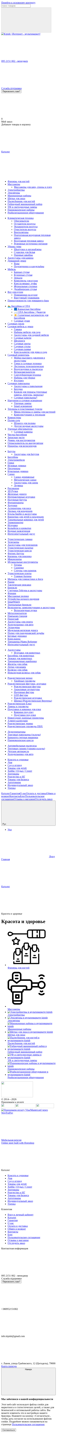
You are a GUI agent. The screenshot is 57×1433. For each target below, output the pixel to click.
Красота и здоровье (18, 759)
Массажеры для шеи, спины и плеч (33, 187)
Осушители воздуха (24, 223)
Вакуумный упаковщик (26, 297)
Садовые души (22, 320)
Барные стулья (21, 272)
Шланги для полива (24, 423)
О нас (23, 793)
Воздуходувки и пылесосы (28, 369)
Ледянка (18, 485)
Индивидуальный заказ (20, 785)
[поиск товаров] (26, 20)
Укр (10, 829)
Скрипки (19, 567)
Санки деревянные (24, 477)
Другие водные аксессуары (28, 426)
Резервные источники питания (30, 243)
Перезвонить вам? (11, 91)
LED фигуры (21, 695)
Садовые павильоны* (25, 397)
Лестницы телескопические (29, 366)
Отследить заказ (43, 799)
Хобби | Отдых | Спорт (20, 771)
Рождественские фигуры (27, 686)
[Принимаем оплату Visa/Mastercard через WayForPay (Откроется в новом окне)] (28, 1112)
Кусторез (19, 380)
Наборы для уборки (24, 377)
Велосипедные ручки (25, 610)
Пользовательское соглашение (24, 1237)
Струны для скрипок (25, 570)
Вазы (16, 263)
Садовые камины (23, 431)
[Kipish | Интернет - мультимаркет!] (17, 1096)
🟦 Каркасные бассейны (27, 309)
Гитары (18, 564)
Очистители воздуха (25, 229)
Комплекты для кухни (26, 280)
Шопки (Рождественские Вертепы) (33, 700)
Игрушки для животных (27, 652)
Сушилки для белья (24, 252)
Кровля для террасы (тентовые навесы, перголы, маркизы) (30, 393)
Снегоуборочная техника (27, 375)
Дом (10, 762)
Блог (22, 796)
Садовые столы (22, 346)
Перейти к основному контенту (18, 2)
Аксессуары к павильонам (28, 386)
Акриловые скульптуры (27, 689)
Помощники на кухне (26, 295)
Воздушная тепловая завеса (29, 240)
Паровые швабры (23, 255)
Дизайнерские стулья (25, 289)
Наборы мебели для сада (27, 332)
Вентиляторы (21, 232)
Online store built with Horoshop (17, 1143)
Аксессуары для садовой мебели (31, 335)
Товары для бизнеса (18, 779)
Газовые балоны (23, 576)
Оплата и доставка (36, 793)
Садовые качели (22, 338)
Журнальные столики (25, 286)
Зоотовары (13, 773)
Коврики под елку (24, 712)
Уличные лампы (22, 403)
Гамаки (18, 329)
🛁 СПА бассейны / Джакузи (30, 312)
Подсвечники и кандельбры (29, 266)
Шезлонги (19, 340)
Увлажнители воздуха (26, 226)
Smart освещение (23, 406)
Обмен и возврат (17, 1229)
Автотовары (14, 782)
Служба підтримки (11, 88)
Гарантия (15, 793)
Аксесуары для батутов (26, 454)
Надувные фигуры (24, 692)
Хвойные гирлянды (24, 681)
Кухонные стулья (23, 275)
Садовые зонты (22, 343)
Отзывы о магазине (24, 799)
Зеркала (18, 277)
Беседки (18, 389)
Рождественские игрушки (28, 698)
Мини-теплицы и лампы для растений (34, 411)
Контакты (15, 796)
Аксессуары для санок (26, 482)
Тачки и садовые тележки (28, 363)
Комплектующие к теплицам (29, 414)
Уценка (12, 788)
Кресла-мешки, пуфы (25, 283)
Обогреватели (21, 221)
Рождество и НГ (16, 776)
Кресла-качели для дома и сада (30, 352)
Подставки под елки (25, 715)
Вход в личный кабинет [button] (20, 1214)
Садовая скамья (22, 349)
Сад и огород (15, 765)
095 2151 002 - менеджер (14, 61)
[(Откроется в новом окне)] (8, 1107)
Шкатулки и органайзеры (27, 249)
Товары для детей (17, 768)
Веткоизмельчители (24, 372)
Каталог (5, 793)
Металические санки (25, 479)
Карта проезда (9, 1366)
